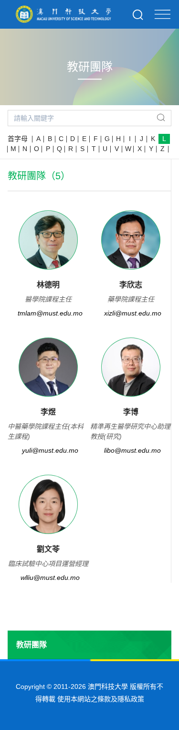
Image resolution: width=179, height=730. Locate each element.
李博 (130, 412)
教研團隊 (31, 645)
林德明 (48, 285)
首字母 (18, 138)
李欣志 (130, 285)
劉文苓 (48, 549)
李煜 (48, 412)
